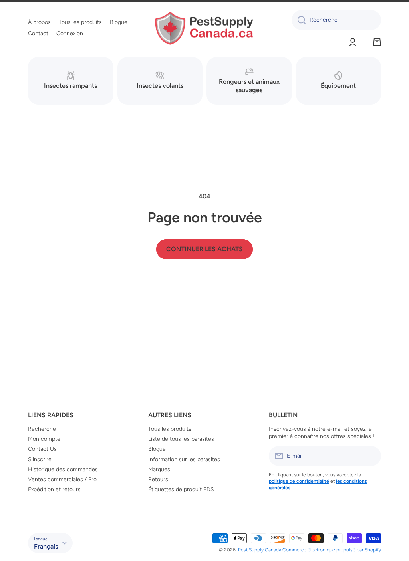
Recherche (42, 429)
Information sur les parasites (184, 459)
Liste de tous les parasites (181, 439)
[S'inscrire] (371, 456)
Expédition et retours (54, 489)
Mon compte (44, 439)
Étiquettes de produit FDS (181, 489)
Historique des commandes (63, 469)
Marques (159, 469)
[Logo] (204, 28)
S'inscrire (40, 459)
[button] (377, 42)
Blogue (157, 449)
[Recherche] (299, 20)
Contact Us (42, 449)
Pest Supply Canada (259, 550)
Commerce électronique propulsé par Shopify (331, 550)
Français (46, 546)
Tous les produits (169, 429)
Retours (158, 479)
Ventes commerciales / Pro (62, 479)
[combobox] (336, 20)
